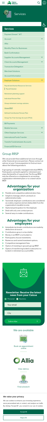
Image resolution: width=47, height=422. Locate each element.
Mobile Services (10, 128)
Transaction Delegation (13, 66)
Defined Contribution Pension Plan (16, 113)
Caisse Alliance (12, 3)
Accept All (23, 412)
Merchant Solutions (12, 71)
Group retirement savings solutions (16, 103)
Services (9, 28)
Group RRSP (8, 108)
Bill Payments (9, 123)
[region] (23, 407)
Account (7, 39)
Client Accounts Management (16, 62)
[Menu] (3, 3)
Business (22, 298)
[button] (44, 25)
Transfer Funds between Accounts (17, 142)
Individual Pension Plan (12, 98)
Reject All (23, 418)
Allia (6, 43)
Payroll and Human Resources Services (17, 86)
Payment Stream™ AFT (13, 34)
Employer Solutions (11, 80)
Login (44, 2)
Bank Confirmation (11, 52)
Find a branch (23, 386)
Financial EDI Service (12, 146)
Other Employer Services (14, 132)
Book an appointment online (23, 347)
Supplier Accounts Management (17, 57)
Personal (11, 298)
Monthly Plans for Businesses (15, 48)
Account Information (12, 75)
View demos (23, 368)
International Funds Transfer (15, 137)
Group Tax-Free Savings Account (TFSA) (18, 118)
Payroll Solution (11, 89)
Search (38, 2)
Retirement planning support (14, 94)
